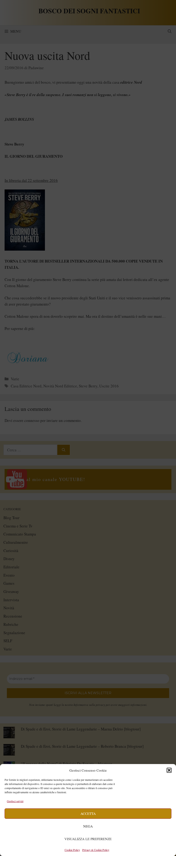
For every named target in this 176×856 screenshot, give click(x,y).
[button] (169, 770)
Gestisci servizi (15, 801)
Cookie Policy (72, 850)
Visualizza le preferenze (88, 838)
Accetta (88, 813)
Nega (88, 826)
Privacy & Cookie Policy (95, 850)
